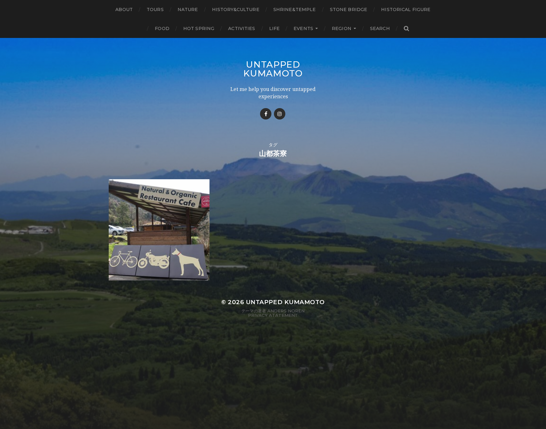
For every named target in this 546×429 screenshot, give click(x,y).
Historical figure (405, 9)
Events (303, 28)
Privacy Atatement (273, 315)
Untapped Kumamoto (273, 69)
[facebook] (265, 114)
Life (274, 28)
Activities (241, 28)
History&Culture (235, 9)
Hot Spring (198, 28)
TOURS (155, 9)
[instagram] (279, 114)
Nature (188, 9)
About (124, 9)
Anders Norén (286, 310)
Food (162, 28)
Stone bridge (348, 9)
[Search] (406, 28)
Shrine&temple (294, 9)
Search (380, 28)
